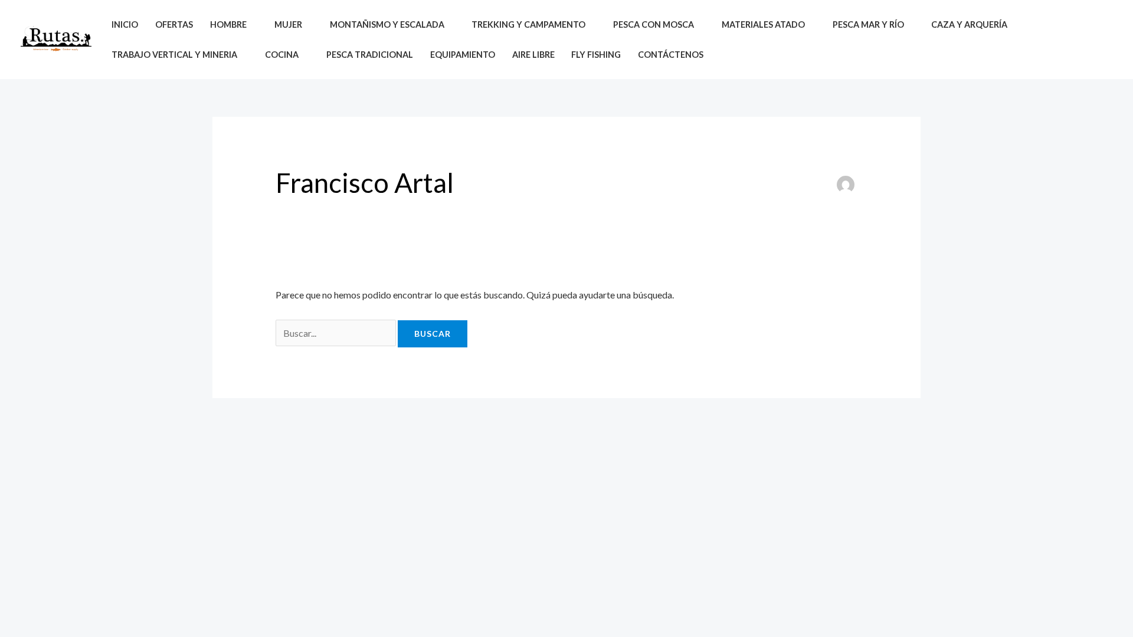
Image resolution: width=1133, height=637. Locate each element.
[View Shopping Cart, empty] (1102, 39)
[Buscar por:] (337, 333)
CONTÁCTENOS (670, 55)
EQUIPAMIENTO (462, 55)
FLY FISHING (596, 55)
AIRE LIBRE (533, 55)
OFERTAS (174, 24)
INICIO (125, 24)
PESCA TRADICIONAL (369, 55)
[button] (1075, 39)
